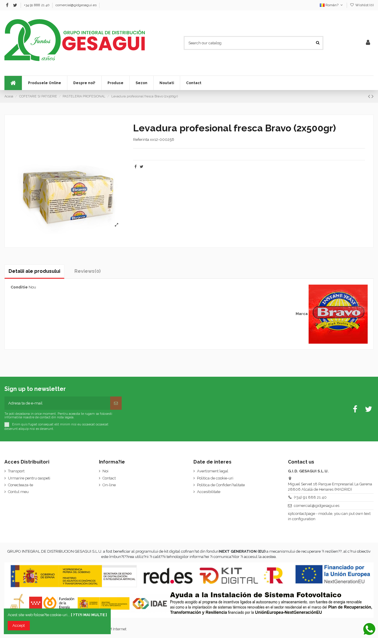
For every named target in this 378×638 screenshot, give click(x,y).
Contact (109, 478)
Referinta (141, 139)
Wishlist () (364, 5)
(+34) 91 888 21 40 (310, 497)
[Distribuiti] (135, 166)
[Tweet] (141, 166)
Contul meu (18, 491)
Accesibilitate (208, 491)
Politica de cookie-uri (215, 478)
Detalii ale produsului (34, 271)
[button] (141, 83)
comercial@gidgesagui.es (76, 5)
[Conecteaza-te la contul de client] (368, 43)
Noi (105, 471)
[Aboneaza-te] (116, 403)
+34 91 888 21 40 (37, 5)
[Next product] (373, 96)
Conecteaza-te (20, 485)
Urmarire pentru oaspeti (29, 478)
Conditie (19, 287)
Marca (302, 313)
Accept (18, 625)
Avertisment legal (212, 471)
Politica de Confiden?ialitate (221, 485)
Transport (16, 471)
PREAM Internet (112, 629)
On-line (109, 485)
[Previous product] (370, 96)
